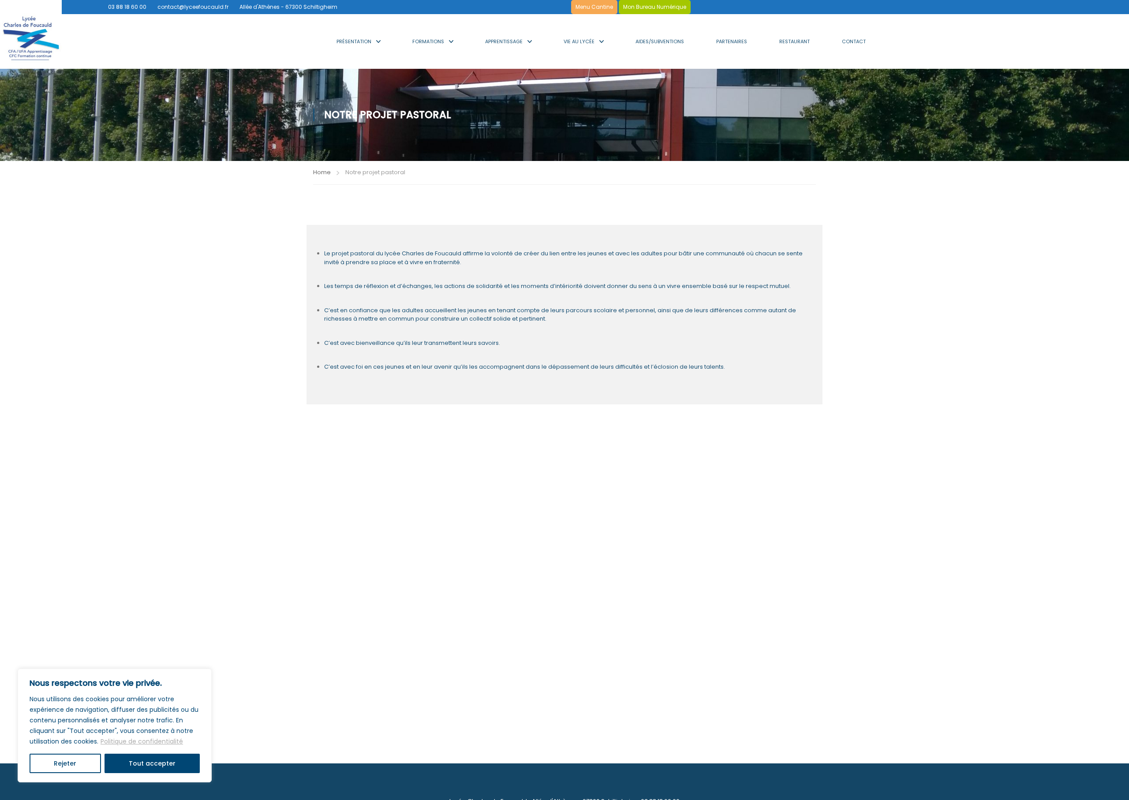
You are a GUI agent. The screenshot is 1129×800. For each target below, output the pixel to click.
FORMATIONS (428, 41)
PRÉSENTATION (353, 41)
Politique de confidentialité (142, 741)
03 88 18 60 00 (127, 7)
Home (322, 172)
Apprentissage (504, 41)
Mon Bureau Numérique (654, 7)
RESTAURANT (794, 41)
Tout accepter (152, 763)
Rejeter (65, 763)
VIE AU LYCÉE (579, 41)
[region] (115, 725)
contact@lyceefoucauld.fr (192, 7)
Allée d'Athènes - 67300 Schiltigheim (288, 7)
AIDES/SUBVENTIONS (660, 41)
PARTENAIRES (731, 41)
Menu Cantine (594, 7)
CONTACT (854, 41)
